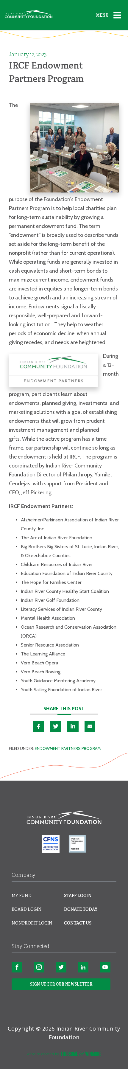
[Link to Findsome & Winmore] (64, 1055)
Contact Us (77, 923)
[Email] (90, 726)
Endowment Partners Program (68, 748)
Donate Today (80, 909)
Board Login (27, 909)
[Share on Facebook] (38, 726)
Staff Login (78, 895)
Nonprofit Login (32, 923)
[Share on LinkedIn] (73, 726)
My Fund (22, 895)
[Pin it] (55, 726)
